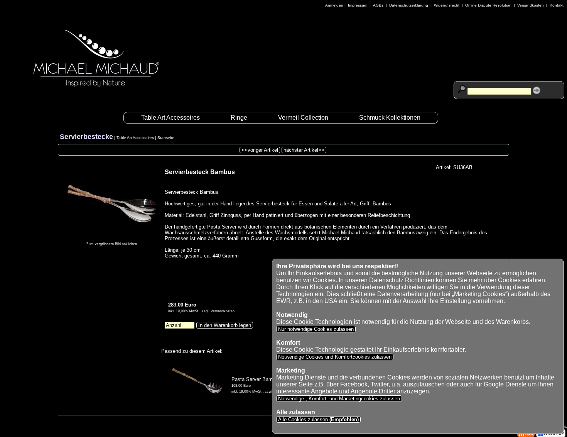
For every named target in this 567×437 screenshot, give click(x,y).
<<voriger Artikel (260, 150)
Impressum (357, 5)
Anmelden (334, 5)
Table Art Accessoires (170, 117)
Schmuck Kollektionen (389, 117)
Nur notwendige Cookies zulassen (316, 329)
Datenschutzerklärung (408, 5)
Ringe (239, 117)
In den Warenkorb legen (225, 325)
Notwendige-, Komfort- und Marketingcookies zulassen (339, 398)
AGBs (378, 5)
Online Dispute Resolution (488, 5)
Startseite (165, 138)
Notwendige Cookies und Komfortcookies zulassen (335, 357)
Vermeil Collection (303, 117)
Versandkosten (530, 5)
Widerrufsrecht (447, 5)
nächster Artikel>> (304, 150)
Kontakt (556, 5)
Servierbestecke (86, 137)
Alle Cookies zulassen (318, 419)
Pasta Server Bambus (256, 379)
